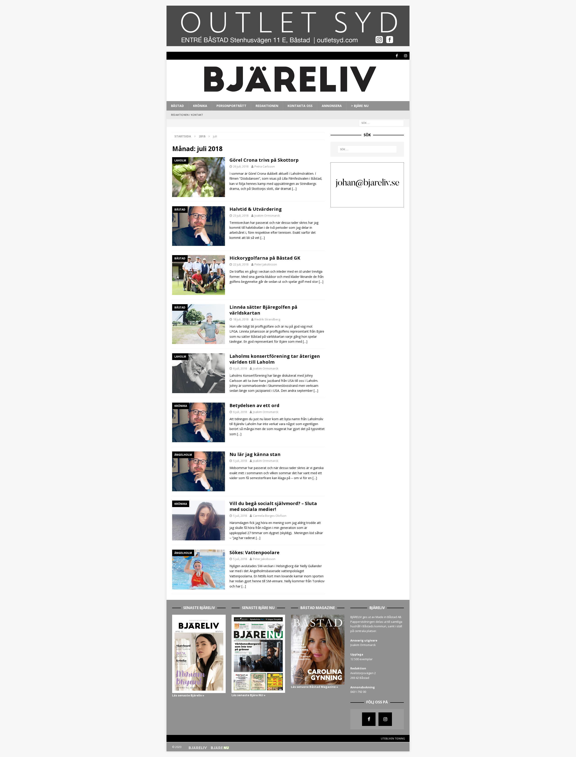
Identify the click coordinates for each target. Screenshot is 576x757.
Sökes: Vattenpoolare (254, 552)
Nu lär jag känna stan (255, 454)
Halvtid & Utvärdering (256, 209)
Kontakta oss (300, 106)
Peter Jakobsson (265, 264)
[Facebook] (397, 56)
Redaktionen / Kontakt (187, 114)
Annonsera (332, 106)
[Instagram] (406, 56)
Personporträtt (231, 106)
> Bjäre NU (360, 106)
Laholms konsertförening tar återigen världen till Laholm (275, 359)
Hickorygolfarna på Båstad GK (265, 258)
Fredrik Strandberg (267, 319)
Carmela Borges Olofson (269, 516)
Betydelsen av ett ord (254, 405)
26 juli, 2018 (240, 166)
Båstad (177, 106)
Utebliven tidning (393, 738)
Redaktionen (267, 106)
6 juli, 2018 (240, 368)
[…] (294, 188)
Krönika (200, 106)
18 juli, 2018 (240, 319)
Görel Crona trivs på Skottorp (264, 160)
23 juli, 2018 (240, 215)
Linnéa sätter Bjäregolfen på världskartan (263, 310)
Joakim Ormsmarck (267, 215)
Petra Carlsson (264, 166)
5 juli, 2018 (240, 461)
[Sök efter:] (381, 122)
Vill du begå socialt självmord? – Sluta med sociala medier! (273, 506)
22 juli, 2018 (240, 264)
